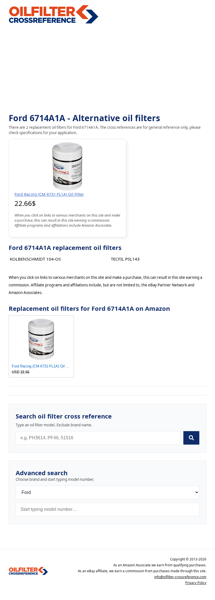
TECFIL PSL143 (125, 259)
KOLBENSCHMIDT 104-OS (35, 259)
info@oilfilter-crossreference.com (180, 577)
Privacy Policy (195, 583)
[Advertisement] (108, 69)
